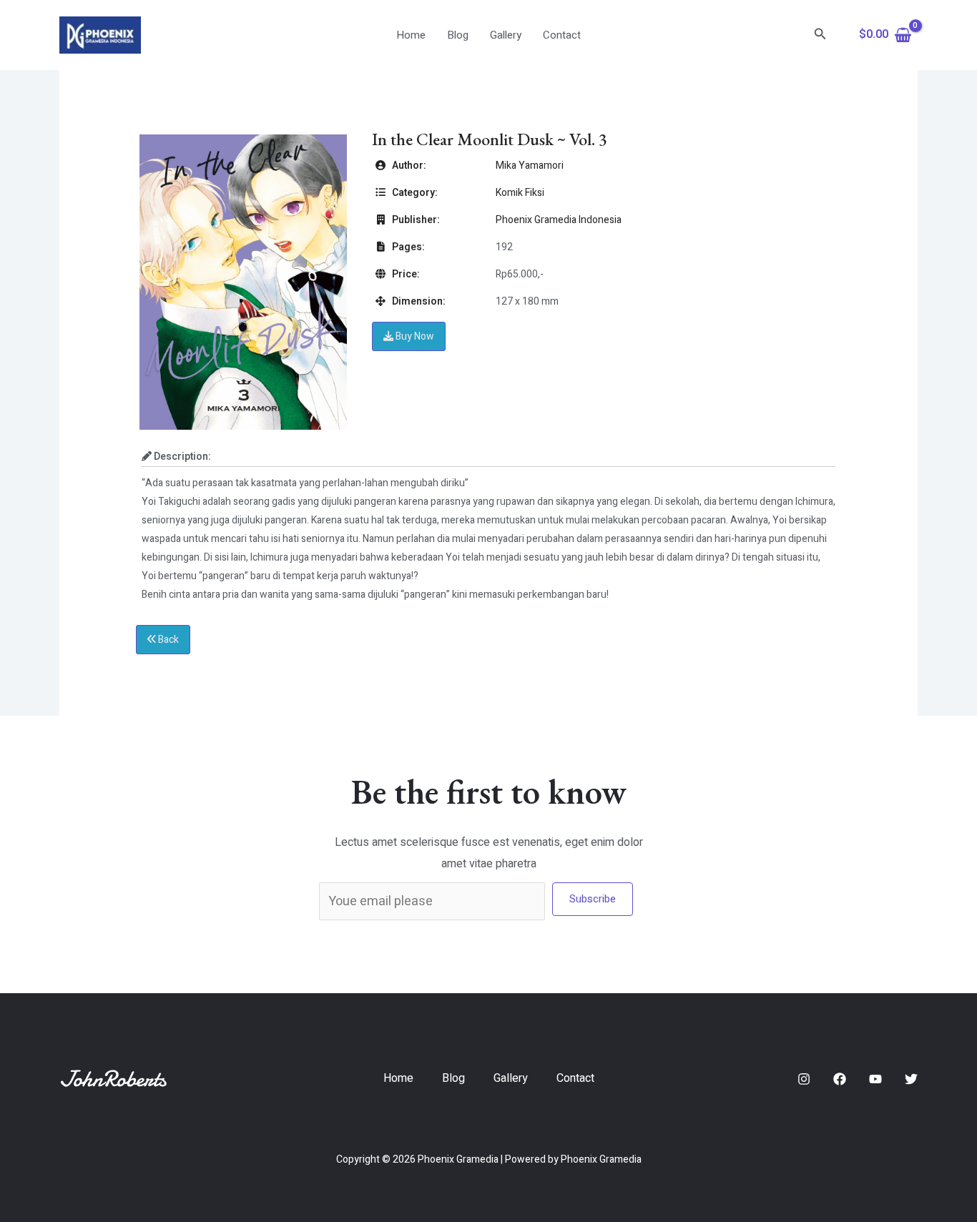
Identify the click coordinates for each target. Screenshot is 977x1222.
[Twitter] (911, 1079)
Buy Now (413, 336)
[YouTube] (875, 1079)
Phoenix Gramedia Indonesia (559, 219)
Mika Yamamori (530, 165)
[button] (820, 35)
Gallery (505, 35)
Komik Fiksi (520, 192)
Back (167, 639)
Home (411, 35)
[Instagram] (803, 1079)
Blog (457, 35)
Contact (562, 35)
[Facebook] (839, 1079)
